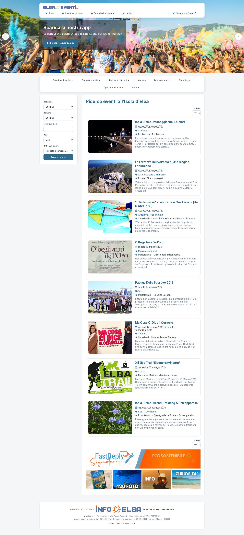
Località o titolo (50, 124)
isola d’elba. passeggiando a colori (160, 122)
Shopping (184, 80)
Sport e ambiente (113, 87)
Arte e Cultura (161, 80)
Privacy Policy (115, 523)
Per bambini (156, 214)
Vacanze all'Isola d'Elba (188, 13)
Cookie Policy (129, 523)
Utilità (128, 13)
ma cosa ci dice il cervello (154, 322)
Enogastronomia (90, 80)
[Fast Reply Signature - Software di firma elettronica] (143, 458)
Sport (141, 291)
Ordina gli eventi (51, 146)
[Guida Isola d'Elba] (143, 479)
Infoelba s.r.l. (89, 516)
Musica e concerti (118, 80)
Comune (47, 113)
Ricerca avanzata (74, 13)
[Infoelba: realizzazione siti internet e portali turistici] (118, 509)
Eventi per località (62, 80)
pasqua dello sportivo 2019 (154, 282)
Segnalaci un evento (104, 13)
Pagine (197, 108)
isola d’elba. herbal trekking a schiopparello (166, 403)
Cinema (142, 80)
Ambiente (143, 130)
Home (51, 13)
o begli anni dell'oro (149, 242)
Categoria (48, 102)
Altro (134, 87)
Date (45, 135)
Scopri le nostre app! (63, 43)
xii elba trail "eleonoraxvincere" (157, 362)
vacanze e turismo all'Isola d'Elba (158, 509)
